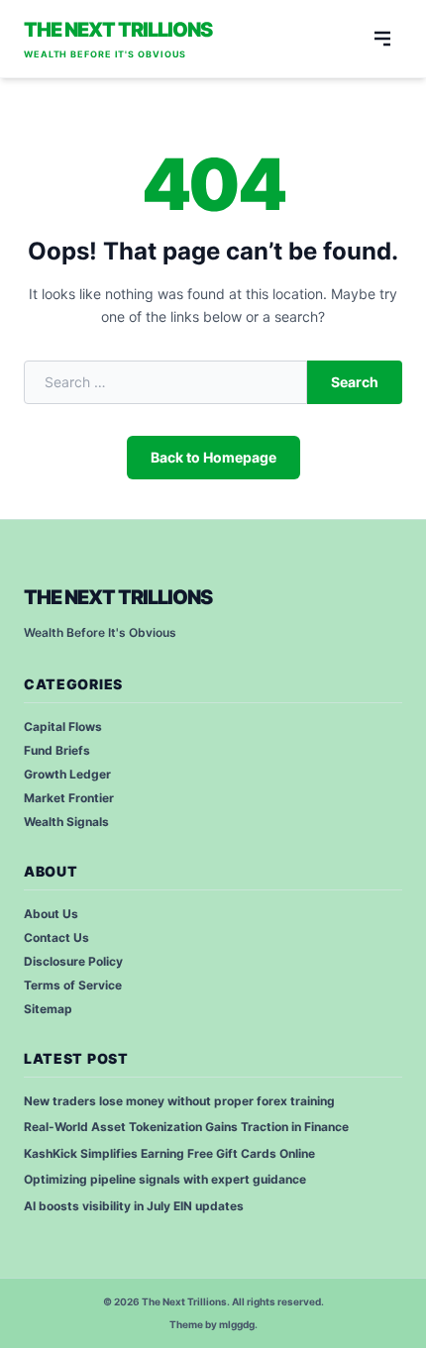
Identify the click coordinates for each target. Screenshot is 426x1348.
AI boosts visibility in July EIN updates (134, 1205)
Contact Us (56, 937)
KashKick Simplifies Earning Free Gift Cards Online (169, 1153)
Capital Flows (63, 726)
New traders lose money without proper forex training (179, 1100)
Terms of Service (73, 985)
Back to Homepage (213, 457)
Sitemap (48, 1008)
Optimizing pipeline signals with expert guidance (165, 1179)
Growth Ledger (67, 774)
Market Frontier (69, 797)
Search (354, 381)
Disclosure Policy (73, 961)
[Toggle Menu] (382, 38)
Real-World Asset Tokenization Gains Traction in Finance (186, 1126)
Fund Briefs (57, 750)
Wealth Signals (66, 821)
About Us (51, 913)
